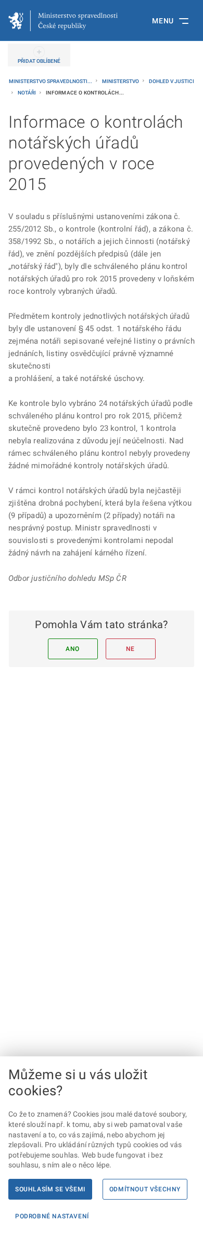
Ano (73, 649)
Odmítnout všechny (145, 1189)
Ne (130, 649)
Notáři (27, 93)
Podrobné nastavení (52, 1216)
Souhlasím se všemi (50, 1189)
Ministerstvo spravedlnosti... (51, 81)
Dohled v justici (171, 81)
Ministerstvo (121, 81)
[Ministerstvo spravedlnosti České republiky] (63, 20)
